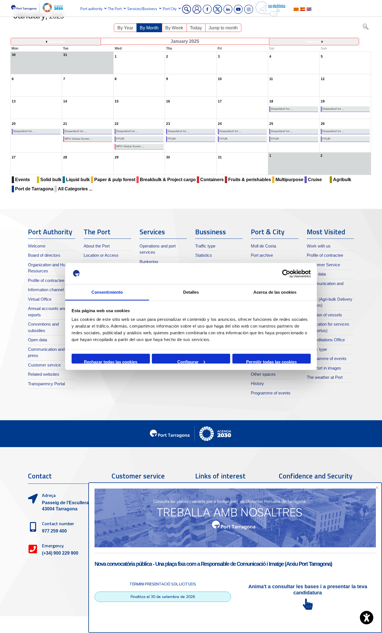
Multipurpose (289, 179)
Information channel (46, 289)
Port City (169, 8)
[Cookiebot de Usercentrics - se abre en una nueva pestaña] (286, 274)
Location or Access (101, 255)
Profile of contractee (46, 280)
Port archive (262, 255)
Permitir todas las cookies (271, 361)
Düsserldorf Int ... (282, 108)
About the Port (97, 246)
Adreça (49, 495)
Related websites (43, 374)
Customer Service (323, 264)
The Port (115, 8)
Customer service (44, 365)
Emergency (53, 545)
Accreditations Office (326, 339)
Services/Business (142, 8)
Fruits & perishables (249, 179)
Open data (37, 339)
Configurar (188, 361)
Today (196, 27)
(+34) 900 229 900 (60, 553)
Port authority (91, 8)
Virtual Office (39, 299)
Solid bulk (51, 179)
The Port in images (324, 368)
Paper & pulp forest (114, 179)
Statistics (203, 255)
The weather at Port (325, 377)
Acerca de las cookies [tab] (274, 292)
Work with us (319, 246)
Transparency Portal (46, 383)
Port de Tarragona (34, 188)
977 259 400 (54, 531)
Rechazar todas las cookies (110, 361)
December (57, 42)
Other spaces (263, 374)
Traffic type (205, 246)
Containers (212, 179)
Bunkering (149, 261)
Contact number (58, 523)
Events (22, 179)
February (312, 42)
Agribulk (342, 179)
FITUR (120, 138)
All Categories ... (75, 188)
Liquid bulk (78, 179)
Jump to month (223, 27)
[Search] (366, 28)
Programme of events (271, 393)
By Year (125, 27)
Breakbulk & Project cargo (168, 179)
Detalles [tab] (191, 292)
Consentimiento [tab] (107, 292)
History (257, 383)
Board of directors (44, 255)
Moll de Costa (263, 246)
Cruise (315, 179)
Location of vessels (324, 314)
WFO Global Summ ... (79, 138)
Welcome (36, 246)
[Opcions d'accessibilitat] (367, 618)
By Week (174, 27)
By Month (149, 27)
